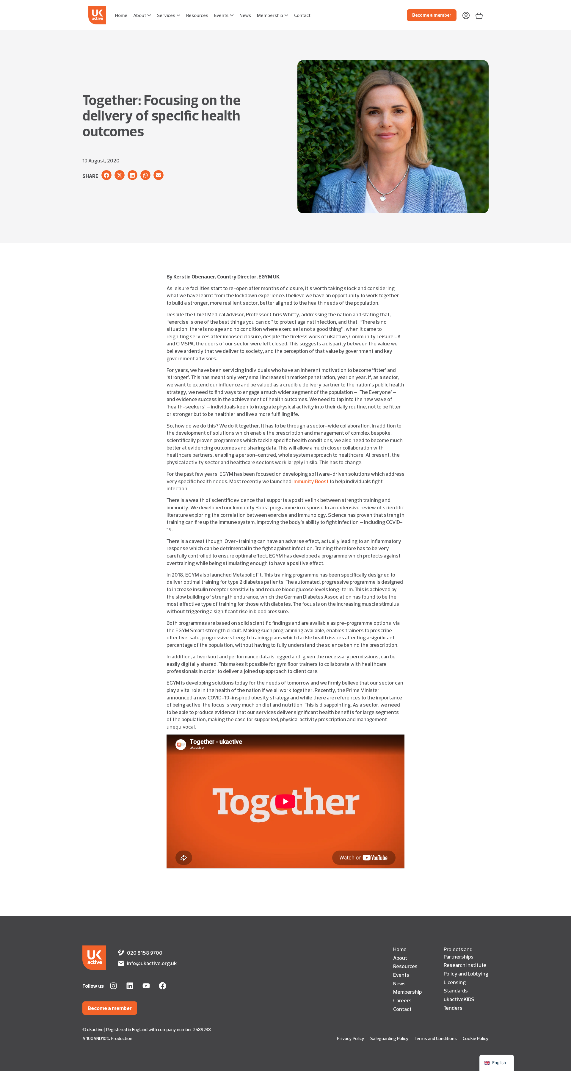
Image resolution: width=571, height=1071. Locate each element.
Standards (456, 990)
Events (401, 974)
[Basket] (479, 15)
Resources (405, 966)
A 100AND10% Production (107, 1038)
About (400, 957)
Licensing (455, 982)
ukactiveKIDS (459, 999)
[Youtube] (146, 985)
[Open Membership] (286, 15)
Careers (402, 1000)
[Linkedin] (130, 985)
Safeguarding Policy (389, 1038)
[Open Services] (178, 15)
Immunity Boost (310, 481)
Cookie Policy (476, 1038)
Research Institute (465, 965)
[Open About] (149, 15)
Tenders (453, 1007)
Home (400, 949)
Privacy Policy (350, 1038)
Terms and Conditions (436, 1038)
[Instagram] (113, 985)
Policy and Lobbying (466, 973)
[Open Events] (231, 15)
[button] (106, 175)
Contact (402, 1009)
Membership (407, 991)
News (399, 983)
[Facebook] (162, 985)
